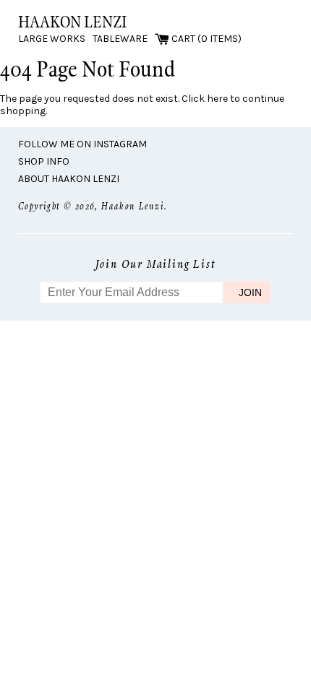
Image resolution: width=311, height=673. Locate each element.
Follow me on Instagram (82, 144)
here (217, 98)
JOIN (250, 292)
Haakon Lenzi (72, 21)
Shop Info (43, 161)
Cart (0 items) (205, 38)
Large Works (51, 38)
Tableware (120, 38)
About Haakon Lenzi (68, 179)
